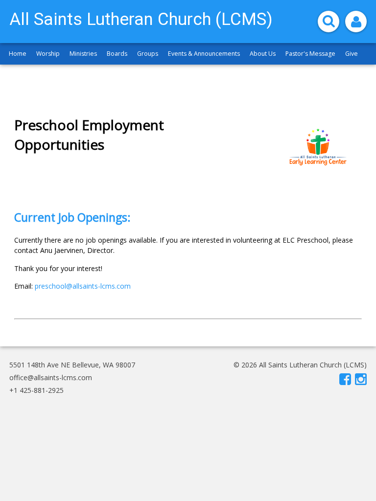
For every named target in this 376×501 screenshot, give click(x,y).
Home (17, 53)
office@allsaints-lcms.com (50, 377)
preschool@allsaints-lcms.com (83, 286)
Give (351, 53)
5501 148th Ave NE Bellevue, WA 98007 (72, 364)
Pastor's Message (310, 53)
